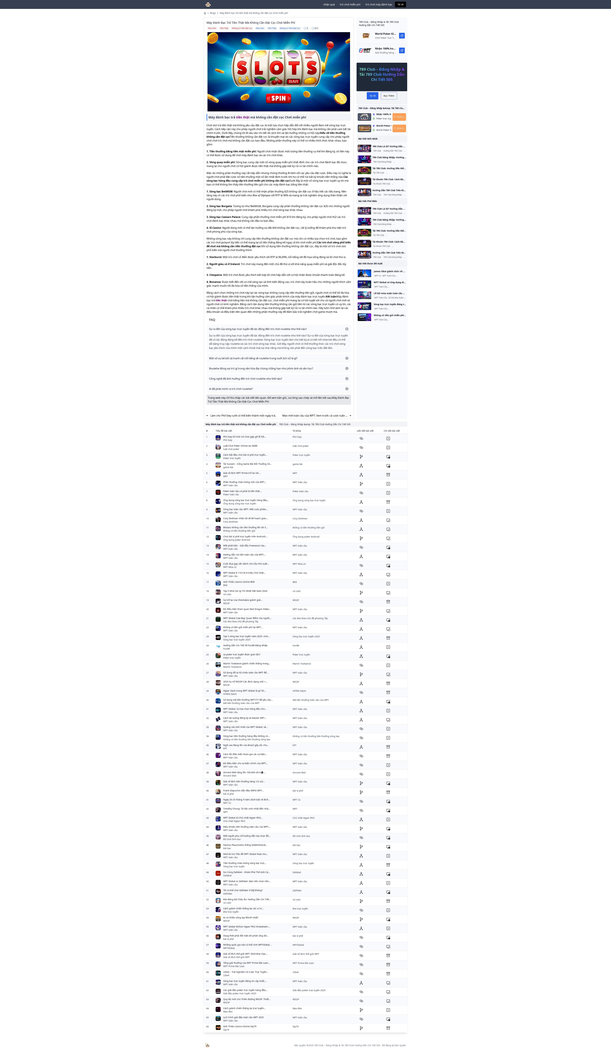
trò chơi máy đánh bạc (378, 4)
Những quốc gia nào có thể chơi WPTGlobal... (247, 944)
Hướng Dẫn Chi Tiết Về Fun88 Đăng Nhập (245, 645)
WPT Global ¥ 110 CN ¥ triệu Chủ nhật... (244, 572)
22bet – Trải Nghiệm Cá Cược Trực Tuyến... (245, 971)
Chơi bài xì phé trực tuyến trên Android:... (245, 536)
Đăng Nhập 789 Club (403, 162)
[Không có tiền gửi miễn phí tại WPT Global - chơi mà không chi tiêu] (364, 317)
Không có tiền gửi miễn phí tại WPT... (243, 627)
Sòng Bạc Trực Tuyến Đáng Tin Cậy (403, 308)
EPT (225, 748)
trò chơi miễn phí (350, 4)
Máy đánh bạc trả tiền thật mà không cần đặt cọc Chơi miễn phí (254, 12)
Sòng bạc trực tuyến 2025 (236, 639)
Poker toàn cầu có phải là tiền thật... (242, 491)
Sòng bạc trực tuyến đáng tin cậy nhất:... (245, 980)
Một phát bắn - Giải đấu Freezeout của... (244, 545)
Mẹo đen (228, 1011)
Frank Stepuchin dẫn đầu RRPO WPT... (243, 790)
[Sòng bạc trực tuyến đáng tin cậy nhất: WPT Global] (364, 306)
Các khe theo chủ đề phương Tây (240, 621)
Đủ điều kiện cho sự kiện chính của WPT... (245, 763)
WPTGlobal (229, 948)
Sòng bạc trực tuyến (234, 866)
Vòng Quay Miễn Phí (397, 319)
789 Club (377, 151)
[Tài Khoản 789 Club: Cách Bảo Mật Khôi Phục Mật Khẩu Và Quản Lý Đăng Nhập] (364, 181)
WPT (225, 476)
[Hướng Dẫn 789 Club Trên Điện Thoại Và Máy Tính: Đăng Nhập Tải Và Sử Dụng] (364, 192)
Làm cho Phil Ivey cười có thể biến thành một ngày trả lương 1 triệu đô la (243, 415)
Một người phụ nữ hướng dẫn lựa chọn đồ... (246, 835)
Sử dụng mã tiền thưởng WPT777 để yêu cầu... (248, 699)
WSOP (226, 603)
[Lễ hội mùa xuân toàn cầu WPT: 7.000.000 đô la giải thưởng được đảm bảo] (364, 295)
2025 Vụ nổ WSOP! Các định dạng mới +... (245, 681)
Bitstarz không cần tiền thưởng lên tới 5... (245, 527)
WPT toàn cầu (230, 485)
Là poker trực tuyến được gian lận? (241, 654)
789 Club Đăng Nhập (382, 162)
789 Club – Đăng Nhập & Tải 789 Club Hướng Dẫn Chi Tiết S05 (347, 1045)
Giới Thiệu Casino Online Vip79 (239, 1026)
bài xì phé (228, 793)
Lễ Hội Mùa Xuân (395, 298)
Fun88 (226, 648)
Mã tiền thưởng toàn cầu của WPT (241, 703)
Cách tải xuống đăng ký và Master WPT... (244, 717)
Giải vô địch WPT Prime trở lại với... (241, 472)
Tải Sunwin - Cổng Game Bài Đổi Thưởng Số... (247, 463)
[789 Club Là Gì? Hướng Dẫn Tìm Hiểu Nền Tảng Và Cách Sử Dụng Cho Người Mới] (364, 148)
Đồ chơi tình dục (232, 839)
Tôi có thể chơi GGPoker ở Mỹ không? (243, 890)
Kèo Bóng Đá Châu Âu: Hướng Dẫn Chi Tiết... (247, 899)
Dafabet (227, 875)
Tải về (400, 4)
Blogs (213, 12)
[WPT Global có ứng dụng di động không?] (364, 284)
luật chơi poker (231, 449)
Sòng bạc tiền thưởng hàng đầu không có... (246, 736)
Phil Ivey (227, 440)
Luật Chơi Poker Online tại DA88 (240, 445)
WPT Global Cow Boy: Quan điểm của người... (247, 618)
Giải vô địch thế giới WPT (236, 957)
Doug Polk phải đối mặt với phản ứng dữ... (245, 935)
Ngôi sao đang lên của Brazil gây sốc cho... (246, 745)
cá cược (227, 594)
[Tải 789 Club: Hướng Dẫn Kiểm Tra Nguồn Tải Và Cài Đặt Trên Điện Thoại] (364, 170)
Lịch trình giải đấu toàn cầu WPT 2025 (243, 1017)
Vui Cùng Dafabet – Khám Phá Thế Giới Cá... (246, 872)
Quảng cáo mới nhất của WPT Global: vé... (245, 726)
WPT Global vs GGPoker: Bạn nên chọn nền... (247, 881)
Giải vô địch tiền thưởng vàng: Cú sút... (244, 781)
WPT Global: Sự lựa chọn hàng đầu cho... (245, 708)
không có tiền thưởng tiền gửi (239, 530)
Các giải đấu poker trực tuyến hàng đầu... (245, 990)
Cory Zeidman (230, 521)
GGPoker (227, 893)
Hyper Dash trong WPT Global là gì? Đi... (244, 690)
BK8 (225, 585)
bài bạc (227, 848)
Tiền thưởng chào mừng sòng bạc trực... (244, 863)
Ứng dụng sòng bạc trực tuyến (239, 503)
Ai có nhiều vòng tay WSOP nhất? (240, 917)
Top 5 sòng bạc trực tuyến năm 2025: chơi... (246, 636)
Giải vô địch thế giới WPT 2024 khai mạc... (245, 953)
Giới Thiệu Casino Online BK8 (239, 581)
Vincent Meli (229, 775)
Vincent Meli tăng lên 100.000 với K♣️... (244, 772)
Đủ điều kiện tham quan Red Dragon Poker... (247, 609)
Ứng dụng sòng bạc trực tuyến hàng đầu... (246, 500)
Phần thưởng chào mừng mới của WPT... (244, 482)
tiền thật (242, 117)
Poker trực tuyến (232, 458)
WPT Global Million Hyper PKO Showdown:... (246, 926)
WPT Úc (377, 276)
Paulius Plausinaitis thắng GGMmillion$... (245, 844)
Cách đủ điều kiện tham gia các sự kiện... (245, 754)
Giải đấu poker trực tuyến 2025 (239, 993)
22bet (226, 975)
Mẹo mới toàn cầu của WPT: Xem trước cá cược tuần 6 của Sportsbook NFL (314, 415)
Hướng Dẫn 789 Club (392, 151)
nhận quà (329, 4)
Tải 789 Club (378, 173)
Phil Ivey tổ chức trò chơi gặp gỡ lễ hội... (244, 436)
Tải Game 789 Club (394, 173)
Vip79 (226, 1029)
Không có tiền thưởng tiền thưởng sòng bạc (246, 739)
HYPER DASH (230, 694)
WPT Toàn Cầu (389, 276)
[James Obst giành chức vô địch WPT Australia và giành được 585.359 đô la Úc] (364, 273)
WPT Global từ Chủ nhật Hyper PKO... (243, 817)
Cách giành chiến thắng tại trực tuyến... (244, 1008)
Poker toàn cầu (231, 494)
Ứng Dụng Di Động (396, 287)
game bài (228, 467)
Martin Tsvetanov (232, 666)
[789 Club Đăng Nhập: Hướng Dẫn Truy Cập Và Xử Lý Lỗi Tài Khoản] (364, 159)
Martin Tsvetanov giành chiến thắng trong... (246, 663)
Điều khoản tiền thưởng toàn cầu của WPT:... (247, 826)
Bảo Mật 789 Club (400, 184)
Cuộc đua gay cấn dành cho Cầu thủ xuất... (246, 563)
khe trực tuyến (231, 911)
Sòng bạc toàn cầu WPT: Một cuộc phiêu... (245, 509)
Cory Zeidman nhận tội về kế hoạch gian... (245, 518)
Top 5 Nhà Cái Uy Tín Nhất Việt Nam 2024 (245, 590)
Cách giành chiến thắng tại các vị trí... (243, 908)
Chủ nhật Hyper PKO (234, 821)
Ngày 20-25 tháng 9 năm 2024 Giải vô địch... (246, 799)
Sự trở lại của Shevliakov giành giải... (243, 599)
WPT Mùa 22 (229, 567)
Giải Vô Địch (402, 276)
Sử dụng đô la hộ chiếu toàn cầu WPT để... (245, 672)
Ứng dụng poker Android (236, 539)
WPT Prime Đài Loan (234, 966)
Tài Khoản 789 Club (381, 184)
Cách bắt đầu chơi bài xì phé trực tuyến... (245, 454)
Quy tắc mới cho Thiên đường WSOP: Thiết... (247, 999)
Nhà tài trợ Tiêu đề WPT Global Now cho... (245, 853)
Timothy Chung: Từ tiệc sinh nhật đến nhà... (246, 808)
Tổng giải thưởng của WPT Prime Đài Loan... (246, 962)
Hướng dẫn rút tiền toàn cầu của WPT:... (244, 554)
